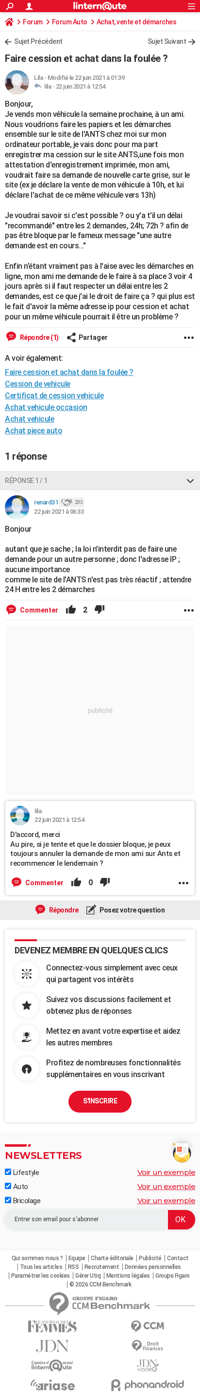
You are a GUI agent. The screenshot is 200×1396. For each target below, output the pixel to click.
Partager (93, 337)
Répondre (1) (38, 337)
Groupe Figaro (172, 1275)
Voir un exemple (166, 1172)
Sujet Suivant (167, 41)
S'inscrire (100, 1101)
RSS (73, 1267)
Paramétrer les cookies (40, 1275)
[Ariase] (52, 1384)
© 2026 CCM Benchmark (100, 1284)
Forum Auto (69, 22)
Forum (33, 22)
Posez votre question (132, 910)
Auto (19, 1186)
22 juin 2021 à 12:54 (80, 86)
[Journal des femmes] (52, 1327)
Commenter (38, 610)
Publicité (150, 1258)
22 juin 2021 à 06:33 (58, 511)
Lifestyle (25, 1172)
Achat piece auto (33, 430)
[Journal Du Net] (52, 1346)
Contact (178, 1258)
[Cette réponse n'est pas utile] (99, 610)
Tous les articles (41, 1267)
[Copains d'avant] (52, 1365)
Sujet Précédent (38, 41)
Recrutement (101, 1267)
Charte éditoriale (112, 1258)
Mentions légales (128, 1275)
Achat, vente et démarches (137, 22)
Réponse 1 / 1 (26, 480)
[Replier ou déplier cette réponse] (190, 480)
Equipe (76, 1258)
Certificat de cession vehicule (54, 395)
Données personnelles (153, 1267)
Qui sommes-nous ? (37, 1258)
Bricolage (25, 1200)
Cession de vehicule (37, 384)
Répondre (63, 910)
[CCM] (147, 1327)
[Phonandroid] (147, 1385)
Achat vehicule (29, 419)
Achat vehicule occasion (46, 407)
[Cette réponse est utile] (71, 610)
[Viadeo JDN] (147, 1365)
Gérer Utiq (87, 1275)
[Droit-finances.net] (147, 1346)
